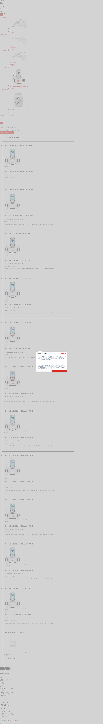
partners (43, 356)
